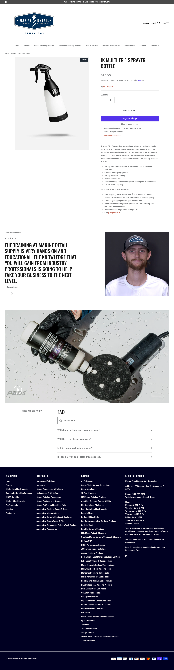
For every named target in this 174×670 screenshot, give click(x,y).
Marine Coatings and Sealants (49, 501)
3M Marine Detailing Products (93, 497)
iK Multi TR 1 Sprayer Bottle (20, 53)
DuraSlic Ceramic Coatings (92, 529)
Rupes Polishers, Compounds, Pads (96, 601)
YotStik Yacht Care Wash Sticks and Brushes (100, 636)
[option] (52, 103)
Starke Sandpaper (89, 489)
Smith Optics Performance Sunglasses (97, 617)
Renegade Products (89, 597)
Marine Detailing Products (44, 46)
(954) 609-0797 (114, 213)
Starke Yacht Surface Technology (95, 485)
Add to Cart (130, 110)
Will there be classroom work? (74, 439)
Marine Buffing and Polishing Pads (51, 505)
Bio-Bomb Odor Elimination (92, 505)
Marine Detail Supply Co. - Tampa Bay (24, 658)
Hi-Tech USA (86, 541)
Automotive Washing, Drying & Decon (52, 509)
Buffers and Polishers (45, 481)
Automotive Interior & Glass (48, 513)
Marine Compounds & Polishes (49, 489)
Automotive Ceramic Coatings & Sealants (53, 517)
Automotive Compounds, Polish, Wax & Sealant (56, 525)
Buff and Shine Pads (90, 517)
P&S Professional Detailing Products (96, 585)
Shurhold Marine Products (92, 609)
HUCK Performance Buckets (93, 545)
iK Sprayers (108, 87)
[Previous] (5, 293)
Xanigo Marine (87, 633)
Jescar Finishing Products (92, 553)
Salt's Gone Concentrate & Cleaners (96, 605)
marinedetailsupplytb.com (144, 497)
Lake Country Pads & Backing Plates (96, 561)
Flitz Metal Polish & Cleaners (93, 533)
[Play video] (17, 390)
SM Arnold (85, 613)
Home (17, 46)
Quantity (104, 95)
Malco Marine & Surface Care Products (97, 565)
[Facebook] (6, 2)
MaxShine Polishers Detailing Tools (96, 569)
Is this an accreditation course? (74, 448)
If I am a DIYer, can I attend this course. (79, 456)
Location (143, 46)
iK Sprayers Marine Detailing (93, 549)
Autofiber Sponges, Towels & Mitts (96, 501)
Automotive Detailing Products (69, 46)
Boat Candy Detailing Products (94, 509)
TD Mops (85, 625)
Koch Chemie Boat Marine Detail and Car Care (100, 557)
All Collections (87, 481)
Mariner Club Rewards (15, 501)
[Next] (12, 293)
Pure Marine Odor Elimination (93, 589)
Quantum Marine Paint (90, 593)
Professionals (130, 46)
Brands (26, 46)
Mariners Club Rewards (111, 46)
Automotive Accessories (46, 529)
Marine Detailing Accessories (48, 497)
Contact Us (155, 46)
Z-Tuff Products (88, 641)
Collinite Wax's (87, 525)
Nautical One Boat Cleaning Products (96, 581)
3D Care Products (88, 493)
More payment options (129, 124)
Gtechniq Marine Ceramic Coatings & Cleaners (101, 537)
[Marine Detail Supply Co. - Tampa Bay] (34, 23)
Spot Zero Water (88, 621)
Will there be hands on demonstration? (78, 430)
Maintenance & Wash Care (47, 493)
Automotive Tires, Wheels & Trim (50, 521)
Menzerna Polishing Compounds (95, 573)
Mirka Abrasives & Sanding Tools (95, 577)
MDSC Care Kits (92, 46)
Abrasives (40, 485)
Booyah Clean (87, 513)
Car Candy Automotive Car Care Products (98, 521)
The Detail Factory (89, 629)
